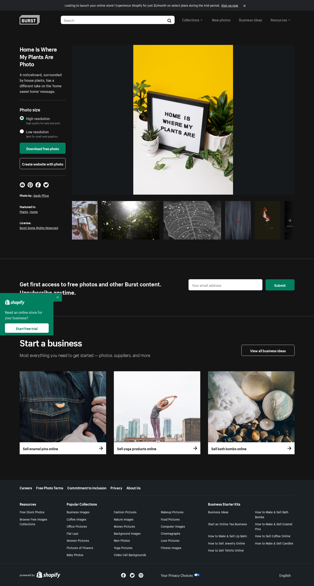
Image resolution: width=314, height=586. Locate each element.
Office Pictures (77, 526)
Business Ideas (218, 511)
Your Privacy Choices (177, 575)
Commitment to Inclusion (86, 487)
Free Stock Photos (32, 511)
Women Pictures (78, 540)
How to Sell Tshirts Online (226, 550)
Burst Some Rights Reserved (39, 227)
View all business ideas (268, 350)
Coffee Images (76, 519)
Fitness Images (171, 547)
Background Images (127, 533)
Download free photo (42, 148)
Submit (280, 285)
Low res (86, 235)
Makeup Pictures (172, 511)
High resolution (38, 118)
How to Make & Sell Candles (274, 543)
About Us (133, 487)
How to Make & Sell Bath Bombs (271, 514)
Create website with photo (42, 163)
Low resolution (37, 131)
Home (34, 211)
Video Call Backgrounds (130, 554)
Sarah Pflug (41, 195)
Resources (279, 19)
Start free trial (27, 328)
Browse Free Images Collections (33, 521)
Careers (26, 487)
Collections (190, 19)
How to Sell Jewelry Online (226, 543)
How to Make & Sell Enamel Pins (273, 526)
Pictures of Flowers (80, 547)
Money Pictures (124, 526)
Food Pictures (170, 519)
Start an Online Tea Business (227, 523)
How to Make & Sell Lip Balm (227, 535)
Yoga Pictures (123, 547)
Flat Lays (72, 533)
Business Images (78, 511)
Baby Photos (75, 554)
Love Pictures (170, 540)
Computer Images (173, 526)
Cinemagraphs (170, 533)
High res (129, 235)
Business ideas (250, 19)
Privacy (116, 487)
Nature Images (124, 519)
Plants (24, 211)
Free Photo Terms (49, 487)
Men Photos (122, 540)
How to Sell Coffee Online (273, 535)
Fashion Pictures (125, 511)
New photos (221, 19)
